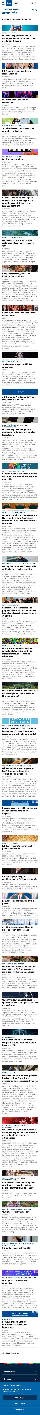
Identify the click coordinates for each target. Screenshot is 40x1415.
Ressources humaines (17, 360)
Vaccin (16, 1125)
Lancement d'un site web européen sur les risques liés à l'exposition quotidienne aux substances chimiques (20, 1078)
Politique (13, 1178)
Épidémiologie (7, 1125)
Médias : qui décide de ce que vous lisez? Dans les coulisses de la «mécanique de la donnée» (18, 771)
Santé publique (8, 1127)
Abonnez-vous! (9, 1371)
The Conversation (9, 427)
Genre (4, 563)
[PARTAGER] (36, 10)
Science (14, 33)
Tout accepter (20, 1398)
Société (19, 563)
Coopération (19, 471)
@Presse (7, 1379)
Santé (13, 645)
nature (11, 1209)
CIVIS (16, 605)
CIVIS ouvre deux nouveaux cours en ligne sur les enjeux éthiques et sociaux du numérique (20, 1002)
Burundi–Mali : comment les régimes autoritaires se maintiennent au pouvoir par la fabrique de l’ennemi (18, 1185)
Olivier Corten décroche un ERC (16, 1248)
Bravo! (13, 1245)
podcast (32, 1277)
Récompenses (32, 1243)
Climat (19, 237)
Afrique (34, 511)
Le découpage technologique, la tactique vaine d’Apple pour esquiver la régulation (19, 432)
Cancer (18, 645)
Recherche (6, 33)
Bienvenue (18, 126)
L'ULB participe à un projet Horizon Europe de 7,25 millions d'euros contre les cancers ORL (19, 1042)
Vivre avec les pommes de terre (16, 1212)
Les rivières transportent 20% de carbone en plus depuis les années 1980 (18, 243)
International (8, 471)
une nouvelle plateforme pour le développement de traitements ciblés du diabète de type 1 (19, 38)
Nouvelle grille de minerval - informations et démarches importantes (15, 1324)
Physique (14, 843)
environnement (8, 361)
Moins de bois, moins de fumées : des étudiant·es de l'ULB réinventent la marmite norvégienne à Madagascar (19, 969)
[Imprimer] (32, 10)
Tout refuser (20, 1409)
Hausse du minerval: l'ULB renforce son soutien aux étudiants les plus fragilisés (19, 811)
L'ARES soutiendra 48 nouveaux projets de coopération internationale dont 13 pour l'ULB (19, 476)
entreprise (6, 425)
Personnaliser (20, 1403)
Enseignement (7, 126)
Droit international (22, 511)
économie (15, 425)
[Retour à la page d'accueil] (18, 3)
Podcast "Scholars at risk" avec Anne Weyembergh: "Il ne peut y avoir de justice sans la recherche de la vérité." (19, 731)
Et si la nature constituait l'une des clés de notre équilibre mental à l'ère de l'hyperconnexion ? (20, 693)
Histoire (17, 1277)
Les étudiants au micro (12, 159)
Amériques (18, 1209)
